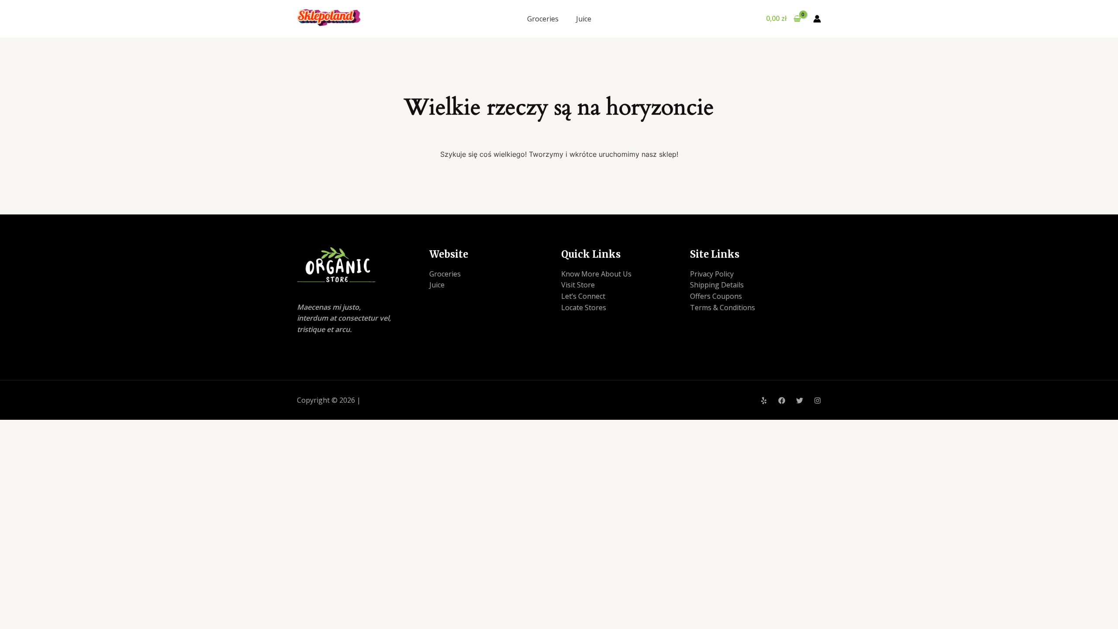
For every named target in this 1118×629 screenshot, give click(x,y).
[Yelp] (763, 400)
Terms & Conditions (722, 307)
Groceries (543, 19)
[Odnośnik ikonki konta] (817, 19)
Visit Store (578, 285)
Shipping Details (717, 285)
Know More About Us (596, 274)
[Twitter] (799, 400)
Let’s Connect (583, 296)
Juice (583, 19)
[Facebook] (781, 400)
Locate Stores (583, 307)
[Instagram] (817, 400)
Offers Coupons (716, 296)
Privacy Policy (712, 274)
